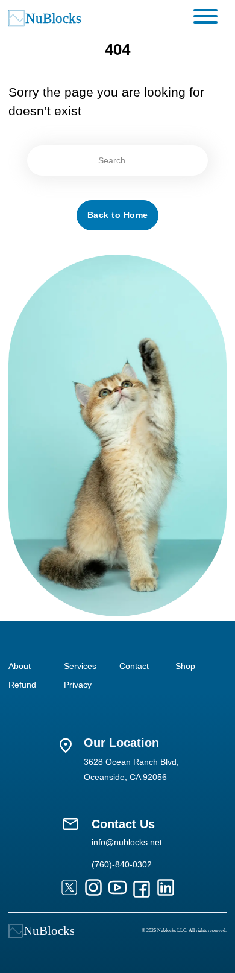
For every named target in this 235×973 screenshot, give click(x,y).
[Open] (205, 16)
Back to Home (117, 215)
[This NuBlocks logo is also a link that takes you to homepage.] (41, 931)
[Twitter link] (69, 889)
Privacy (78, 684)
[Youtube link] (117, 889)
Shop (185, 666)
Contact (134, 666)
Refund (22, 684)
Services (80, 666)
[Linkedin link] (166, 889)
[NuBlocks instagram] (93, 889)
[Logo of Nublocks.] (62, 18)
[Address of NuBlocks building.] (66, 746)
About (19, 666)
